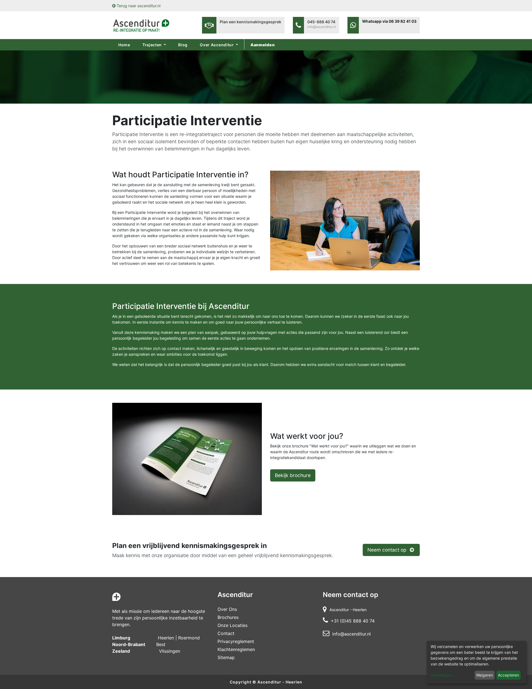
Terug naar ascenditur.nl (138, 5)
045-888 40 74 (321, 21)
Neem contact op (387, 550)
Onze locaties (232, 625)
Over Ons (227, 609)
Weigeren (484, 675)
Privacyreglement (236, 641)
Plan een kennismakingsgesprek (250, 21)
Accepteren (508, 675)
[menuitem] (124, 44)
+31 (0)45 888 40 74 (353, 621)
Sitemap (226, 657)
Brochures (228, 617)
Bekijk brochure (293, 475)
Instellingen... (442, 675)
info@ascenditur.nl (321, 27)
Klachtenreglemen (236, 649)
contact (226, 633)
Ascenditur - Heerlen (279, 682)
